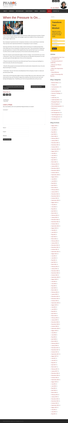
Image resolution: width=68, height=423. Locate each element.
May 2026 (53, 132)
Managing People (55, 101)
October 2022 (54, 223)
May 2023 (53, 208)
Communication (55, 87)
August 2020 (54, 279)
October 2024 (54, 172)
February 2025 (54, 164)
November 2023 (55, 196)
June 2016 (53, 386)
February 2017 (54, 369)
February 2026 (54, 138)
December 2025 (54, 142)
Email (4, 131)
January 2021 (54, 268)
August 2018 (54, 330)
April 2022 (53, 236)
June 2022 (53, 232)
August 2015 (54, 407)
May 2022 (53, 234)
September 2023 (55, 200)
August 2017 (54, 356)
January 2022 (54, 243)
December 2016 (54, 373)
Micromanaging (55, 104)
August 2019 (54, 305)
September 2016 (55, 379)
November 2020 (55, 273)
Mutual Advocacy (55, 72)
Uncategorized (54, 119)
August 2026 (54, 125)
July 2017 (53, 358)
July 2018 (53, 332)
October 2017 (54, 352)
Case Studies (29, 11)
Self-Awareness (54, 110)
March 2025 (54, 162)
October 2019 (54, 300)
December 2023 (54, 194)
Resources (43, 11)
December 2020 (54, 270)
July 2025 (53, 153)
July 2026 (53, 127)
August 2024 (54, 176)
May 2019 (53, 311)
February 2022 (54, 241)
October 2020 (54, 275)
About (5, 11)
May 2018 (53, 337)
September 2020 (55, 277)
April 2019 (53, 313)
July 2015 (53, 409)
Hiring (52, 95)
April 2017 (53, 364)
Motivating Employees (56, 106)
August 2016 (54, 381)
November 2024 (55, 170)
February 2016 (54, 394)
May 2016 (53, 388)
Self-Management (55, 112)
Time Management (55, 116)
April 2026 (53, 134)
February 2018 (54, 343)
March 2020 (54, 290)
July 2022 (53, 230)
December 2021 (54, 245)
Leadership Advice (55, 99)
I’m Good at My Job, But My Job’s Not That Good (13, 87)
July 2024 (53, 179)
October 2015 (54, 403)
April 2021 (53, 262)
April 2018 (53, 339)
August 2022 (54, 228)
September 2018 (55, 328)
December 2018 (54, 322)
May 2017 (53, 362)
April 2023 (53, 211)
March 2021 (54, 264)
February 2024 (54, 189)
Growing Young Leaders (37, 86)
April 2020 (53, 287)
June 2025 (53, 155)
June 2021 (53, 258)
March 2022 (54, 238)
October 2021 (54, 249)
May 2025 (53, 157)
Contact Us (56, 11)
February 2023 (54, 215)
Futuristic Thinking (55, 93)
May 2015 (53, 413)
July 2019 (53, 307)
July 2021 (53, 255)
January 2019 (54, 320)
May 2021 (53, 260)
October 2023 (54, 198)
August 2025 (54, 151)
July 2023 (53, 204)
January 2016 (54, 396)
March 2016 (54, 392)
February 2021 (54, 266)
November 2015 (55, 401)
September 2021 (55, 251)
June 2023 (53, 206)
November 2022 (55, 221)
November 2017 (55, 349)
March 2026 (54, 136)
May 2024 (53, 183)
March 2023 (54, 213)
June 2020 (53, 283)
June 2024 (53, 181)
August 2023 (54, 202)
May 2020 (53, 285)
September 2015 (55, 405)
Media (36, 11)
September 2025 (55, 149)
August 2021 (54, 253)
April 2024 (53, 185)
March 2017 (54, 366)
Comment (5, 109)
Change (53, 84)
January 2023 (54, 217)
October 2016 (54, 377)
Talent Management (56, 114)
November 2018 (55, 324)
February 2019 (54, 317)
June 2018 (53, 334)
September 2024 (55, 174)
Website (5, 135)
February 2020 (54, 292)
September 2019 (55, 302)
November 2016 (55, 375)
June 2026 (53, 130)
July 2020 (53, 281)
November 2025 (55, 144)
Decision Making (55, 91)
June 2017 (53, 360)
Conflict (53, 89)
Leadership (53, 97)
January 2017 (54, 371)
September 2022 (55, 226)
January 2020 (54, 294)
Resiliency (53, 108)
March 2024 (54, 187)
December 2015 (54, 399)
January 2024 (54, 191)
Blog (49, 11)
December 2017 (54, 347)
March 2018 (54, 341)
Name (4, 127)
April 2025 (53, 159)
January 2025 (54, 166)
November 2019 (55, 298)
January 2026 (54, 140)
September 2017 (55, 354)
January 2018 (54, 345)
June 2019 (53, 309)
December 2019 (54, 296)
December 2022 (54, 219)
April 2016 (53, 390)
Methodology (19, 11)
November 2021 (55, 247)
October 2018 (54, 326)
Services (11, 11)
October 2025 (54, 147)
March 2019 (54, 315)
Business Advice (54, 82)
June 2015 (53, 411)
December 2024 (54, 168)
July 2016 (53, 384)
